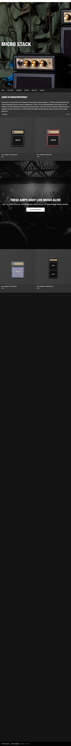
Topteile (10, 90)
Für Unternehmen (33, 3)
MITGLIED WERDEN (35, 209)
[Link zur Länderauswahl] (66, 4)
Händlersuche (54, 3)
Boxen (27, 90)
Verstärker (15, 744)
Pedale (42, 90)
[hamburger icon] (66, 8)
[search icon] (57, 8)
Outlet (62, 3)
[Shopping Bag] (63, 8)
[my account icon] (60, 8)
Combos (19, 90)
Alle (2, 90)
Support (52, 8)
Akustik (34, 90)
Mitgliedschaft (43, 3)
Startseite (5, 744)
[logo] (7, 7)
